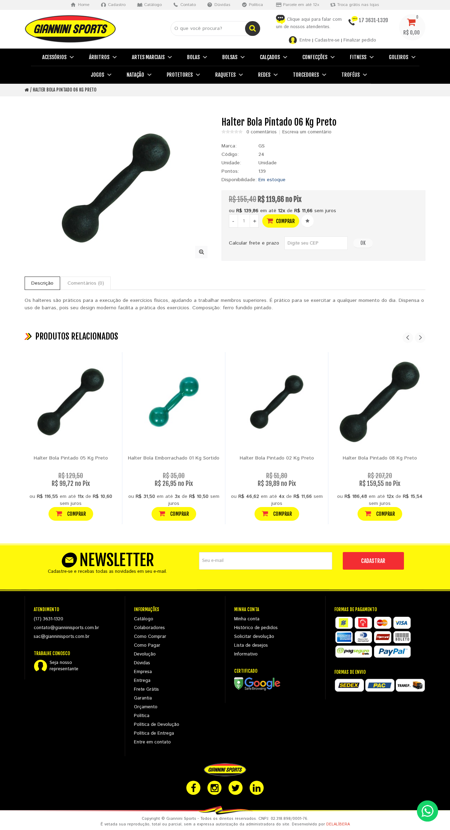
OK (363, 243)
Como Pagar (147, 645)
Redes (264, 74)
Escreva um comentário (307, 132)
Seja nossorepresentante (64, 666)
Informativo (246, 654)
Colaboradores (149, 628)
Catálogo (143, 619)
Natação (135, 74)
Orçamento (146, 707)
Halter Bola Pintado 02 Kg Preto (277, 458)
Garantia (143, 698)
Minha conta (246, 619)
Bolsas (229, 57)
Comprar (285, 221)
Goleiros (398, 57)
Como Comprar (150, 636)
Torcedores (306, 74)
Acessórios (54, 57)
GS (261, 146)
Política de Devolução (156, 724)
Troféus (350, 74)
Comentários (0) (86, 283)
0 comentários (261, 132)
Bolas (193, 57)
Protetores (180, 74)
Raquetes (225, 74)
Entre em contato (152, 742)
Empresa (143, 672)
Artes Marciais (148, 57)
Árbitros (99, 57)
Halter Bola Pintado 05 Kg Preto (71, 458)
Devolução (145, 654)
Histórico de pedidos (256, 628)
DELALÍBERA (338, 824)
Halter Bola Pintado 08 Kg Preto (380, 458)
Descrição (42, 283)
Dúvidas (142, 663)
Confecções (314, 57)
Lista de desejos (251, 645)
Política (141, 715)
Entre (305, 40)
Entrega (142, 680)
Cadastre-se (327, 40)
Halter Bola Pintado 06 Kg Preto (64, 90)
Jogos (97, 74)
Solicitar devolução (254, 636)
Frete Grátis (146, 689)
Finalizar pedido (359, 40)
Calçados (270, 57)
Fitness (358, 57)
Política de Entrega (154, 733)
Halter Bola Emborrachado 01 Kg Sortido (173, 458)
